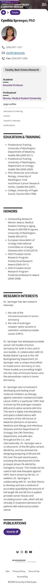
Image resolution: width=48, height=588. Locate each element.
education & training (13, 111)
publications (9, 125)
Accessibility (22, 577)
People (15, 13)
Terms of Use (33, 571)
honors (6, 116)
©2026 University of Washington (22, 582)
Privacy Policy (19, 571)
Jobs (7, 571)
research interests (11, 120)
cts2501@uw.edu (15, 52)
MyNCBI (11, 531)
